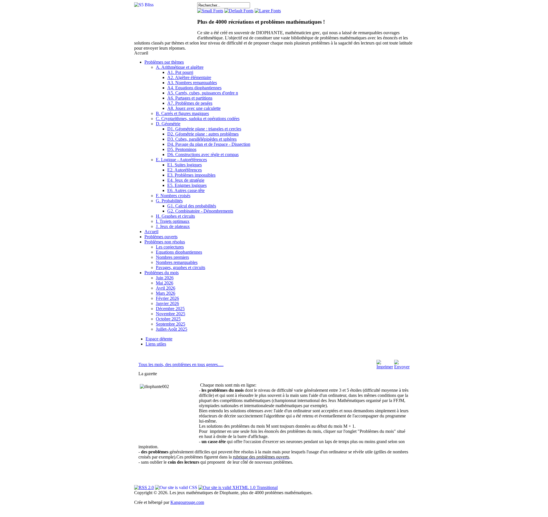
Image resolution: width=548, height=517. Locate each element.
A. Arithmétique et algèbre (180, 67)
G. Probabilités (169, 200)
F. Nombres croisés (173, 195)
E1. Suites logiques (184, 164)
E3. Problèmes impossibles (191, 175)
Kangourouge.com (187, 502)
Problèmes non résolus (164, 241)
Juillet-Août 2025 (171, 329)
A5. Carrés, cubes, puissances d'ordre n (202, 92)
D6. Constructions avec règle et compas (203, 154)
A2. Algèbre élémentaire (189, 77)
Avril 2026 (165, 288)
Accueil (151, 231)
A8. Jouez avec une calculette (194, 108)
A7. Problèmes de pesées (189, 103)
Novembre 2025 (170, 313)
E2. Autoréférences (184, 169)
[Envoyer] (402, 366)
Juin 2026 (165, 277)
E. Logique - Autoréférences (181, 159)
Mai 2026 (164, 282)
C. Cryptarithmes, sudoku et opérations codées (197, 118)
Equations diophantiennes (179, 252)
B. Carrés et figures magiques (182, 113)
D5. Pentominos (181, 149)
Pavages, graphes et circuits (180, 267)
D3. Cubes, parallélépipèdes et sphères (202, 139)
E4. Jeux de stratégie (185, 180)
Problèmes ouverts (161, 236)
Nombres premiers (172, 257)
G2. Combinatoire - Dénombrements (200, 211)
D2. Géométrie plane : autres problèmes (203, 134)
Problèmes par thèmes (164, 62)
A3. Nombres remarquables (192, 82)
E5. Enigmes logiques (187, 185)
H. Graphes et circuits (175, 216)
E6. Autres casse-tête (186, 190)
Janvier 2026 (167, 303)
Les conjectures (170, 247)
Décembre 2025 (170, 308)
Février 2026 (167, 298)
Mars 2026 (165, 293)
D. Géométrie (168, 123)
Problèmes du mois (161, 272)
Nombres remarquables (177, 262)
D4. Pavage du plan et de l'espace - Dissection (208, 144)
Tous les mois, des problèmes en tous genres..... (180, 364)
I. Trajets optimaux (173, 221)
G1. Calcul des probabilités (191, 205)
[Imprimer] (384, 366)
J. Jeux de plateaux (173, 226)
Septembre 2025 (170, 324)
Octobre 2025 (168, 318)
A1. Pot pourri (180, 72)
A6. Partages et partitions (189, 98)
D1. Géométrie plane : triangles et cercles (204, 128)
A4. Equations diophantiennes (194, 87)
